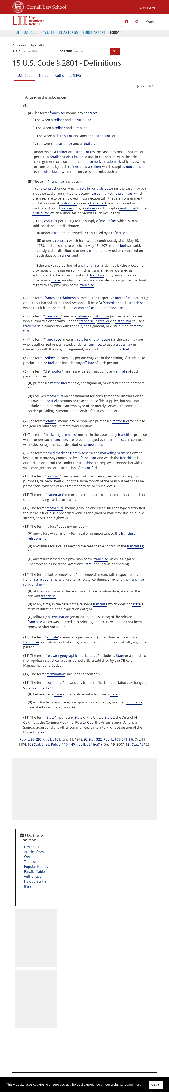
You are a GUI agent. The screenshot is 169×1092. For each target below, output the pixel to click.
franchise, (87, 321)
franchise (57, 113)
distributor (82, 119)
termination (60, 617)
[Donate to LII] (126, 22)
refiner (59, 119)
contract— (91, 113)
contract (49, 188)
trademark (112, 161)
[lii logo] (28, 20)
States (109, 717)
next (151, 85)
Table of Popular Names (36, 864)
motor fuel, (92, 161)
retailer (81, 127)
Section (66, 51)
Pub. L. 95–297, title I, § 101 (40, 739)
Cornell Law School (45, 6)
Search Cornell (148, 7)
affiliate (88, 363)
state (136, 604)
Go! (115, 51)
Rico (90, 722)
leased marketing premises (111, 193)
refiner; (116, 233)
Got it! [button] (155, 1084)
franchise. (116, 307)
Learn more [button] (132, 1084)
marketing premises (60, 434)
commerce (55, 682)
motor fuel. (120, 349)
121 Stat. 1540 (136, 744)
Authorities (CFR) (68, 75)
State (56, 280)
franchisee (137, 303)
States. (39, 732)
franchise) (31, 642)
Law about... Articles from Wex (34, 852)
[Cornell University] (18, 6)
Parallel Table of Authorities (36, 874)
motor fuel (133, 166)
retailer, (88, 143)
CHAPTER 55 (68, 32)
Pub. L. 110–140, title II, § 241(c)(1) (76, 744)
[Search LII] (137, 22)
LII (17, 32)
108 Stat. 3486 (38, 744)
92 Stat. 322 (93, 739)
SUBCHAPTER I (94, 32)
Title (16, 51)
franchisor (111, 303)
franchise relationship (62, 298)
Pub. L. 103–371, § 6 (118, 739)
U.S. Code (30, 32)
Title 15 (48, 32)
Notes (43, 75)
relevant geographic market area (72, 655)
